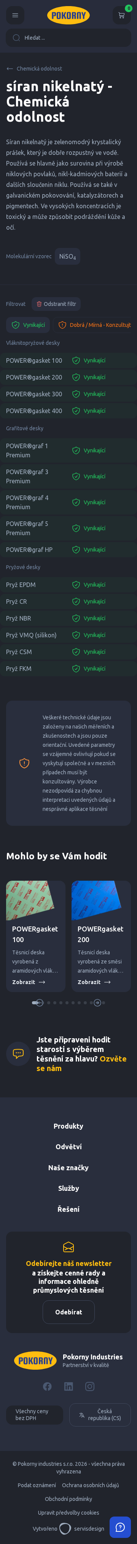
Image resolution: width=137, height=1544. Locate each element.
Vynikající (34, 325)
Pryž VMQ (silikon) (31, 635)
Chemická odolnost (39, 69)
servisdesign (89, 1529)
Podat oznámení (37, 1485)
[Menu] (15, 15)
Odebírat (68, 1312)
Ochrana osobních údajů (90, 1485)
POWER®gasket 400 (34, 410)
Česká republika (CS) (104, 1414)
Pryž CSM (19, 651)
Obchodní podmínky (68, 1499)
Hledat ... (35, 38)
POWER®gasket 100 (34, 360)
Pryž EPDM (21, 584)
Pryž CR (16, 601)
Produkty (68, 1126)
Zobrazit (23, 982)
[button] (48, 1002)
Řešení (68, 1209)
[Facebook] (47, 1386)
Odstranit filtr (60, 304)
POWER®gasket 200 (34, 377)
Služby (68, 1188)
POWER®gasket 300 (34, 394)
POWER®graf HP (29, 549)
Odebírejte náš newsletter (69, 1263)
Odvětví (69, 1146)
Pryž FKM (19, 668)
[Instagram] (89, 1386)
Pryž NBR (18, 618)
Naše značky (68, 1167)
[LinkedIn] (68, 1386)
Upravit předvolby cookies (68, 1513)
